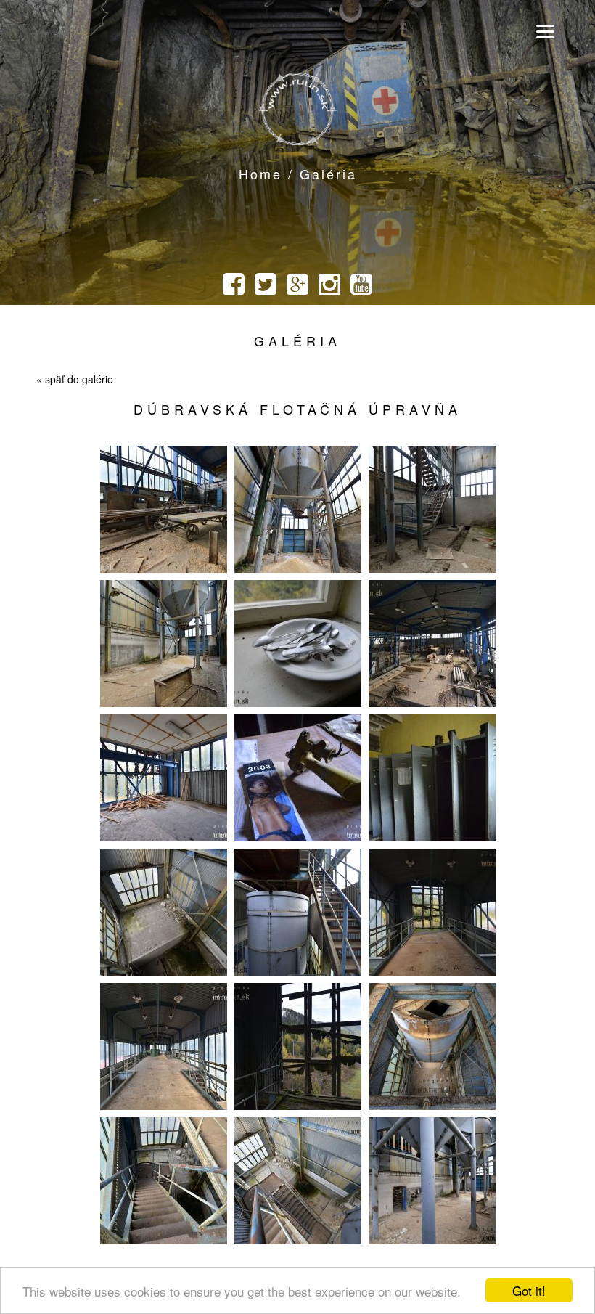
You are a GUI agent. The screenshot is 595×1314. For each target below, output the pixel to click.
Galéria (297, 340)
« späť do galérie (74, 379)
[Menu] (545, 31)
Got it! (529, 1290)
